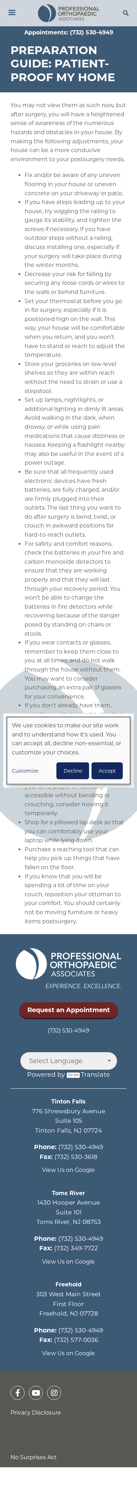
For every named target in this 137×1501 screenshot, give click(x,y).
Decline (73, 770)
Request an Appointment (68, 1010)
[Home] (68, 13)
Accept (107, 770)
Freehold (68, 1284)
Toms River (68, 1193)
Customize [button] (25, 770)
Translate (95, 1075)
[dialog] (68, 750)
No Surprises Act (34, 1457)
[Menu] (11, 13)
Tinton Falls (68, 1101)
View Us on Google (68, 1170)
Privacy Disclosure (36, 1412)
